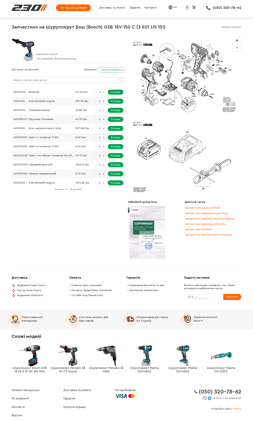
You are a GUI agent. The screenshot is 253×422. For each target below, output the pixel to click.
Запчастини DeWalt (198, 229)
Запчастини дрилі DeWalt (202, 207)
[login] (30, 8)
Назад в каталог (231, 27)
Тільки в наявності (111, 70)
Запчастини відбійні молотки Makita (209, 218)
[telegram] (210, 398)
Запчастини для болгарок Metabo (208, 234)
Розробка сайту (226, 409)
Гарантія (134, 7)
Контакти (150, 7)
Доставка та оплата (112, 7)
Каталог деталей (75, 7)
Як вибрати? (20, 398)
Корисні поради (74, 407)
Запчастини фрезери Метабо (205, 224)
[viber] (205, 398)
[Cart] (194, 7)
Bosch (54, 54)
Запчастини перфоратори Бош (206, 213)
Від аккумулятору (66, 58)
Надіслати (232, 297)
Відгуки (17, 415)
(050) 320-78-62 (227, 8)
